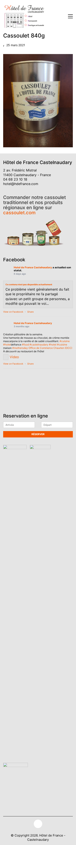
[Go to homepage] (24, 16)
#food (25, 344)
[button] (70, 16)
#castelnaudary (39, 344)
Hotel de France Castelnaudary (33, 267)
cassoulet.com (19, 212)
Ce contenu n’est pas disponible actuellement (28, 284)
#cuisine (65, 341)
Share (30, 311)
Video (14, 357)
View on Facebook (13, 311)
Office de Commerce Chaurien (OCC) (50, 347)
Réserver (38, 434)
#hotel (7, 344)
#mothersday (20, 347)
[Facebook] (38, 824)
